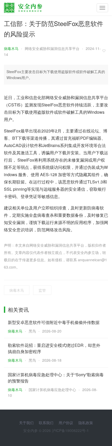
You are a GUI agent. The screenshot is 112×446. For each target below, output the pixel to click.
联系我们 (46, 422)
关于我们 (26, 422)
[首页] (23, 6)
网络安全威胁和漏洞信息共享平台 (52, 48)
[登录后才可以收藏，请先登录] (105, 50)
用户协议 (66, 422)
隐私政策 (85, 422)
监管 (42, 290)
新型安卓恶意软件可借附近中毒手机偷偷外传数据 (53, 322)
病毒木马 (11, 48)
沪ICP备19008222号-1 (70, 430)
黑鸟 (32, 331)
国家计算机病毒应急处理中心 (52, 389)
